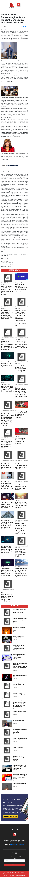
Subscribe (14, 865)
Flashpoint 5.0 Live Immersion (18, 84)
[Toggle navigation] (18, 4)
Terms (5, 875)
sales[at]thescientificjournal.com (17, 844)
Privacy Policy (11, 875)
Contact (23, 875)
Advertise (18, 875)
